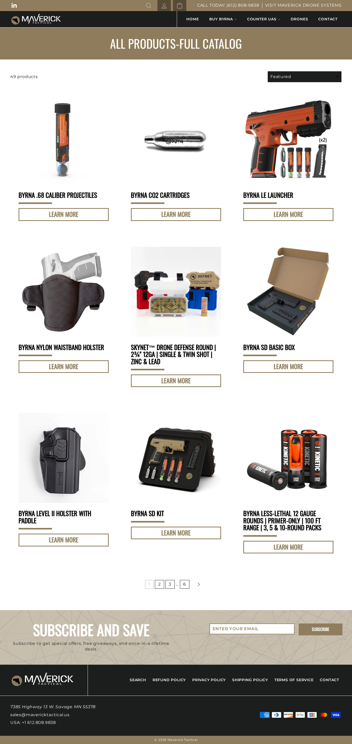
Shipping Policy (250, 680)
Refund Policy (169, 680)
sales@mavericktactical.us (40, 714)
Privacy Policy (209, 680)
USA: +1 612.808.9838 (33, 722)
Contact (328, 19)
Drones (299, 19)
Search (138, 680)
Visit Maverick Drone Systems (303, 5)
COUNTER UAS (261, 19)
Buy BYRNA (221, 19)
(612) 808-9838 (243, 5)
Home (192, 19)
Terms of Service (294, 680)
